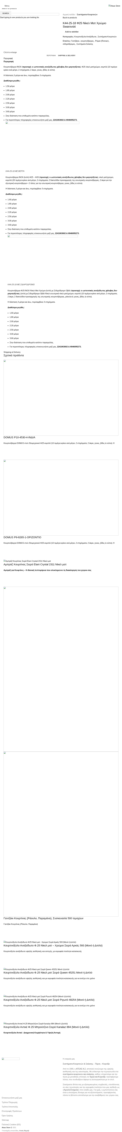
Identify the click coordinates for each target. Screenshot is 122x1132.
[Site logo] (114, 6)
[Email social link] (61, 2)
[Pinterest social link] (64, 2)
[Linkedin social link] (67, 2)
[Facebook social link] (54, 2)
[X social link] (57, 2)
